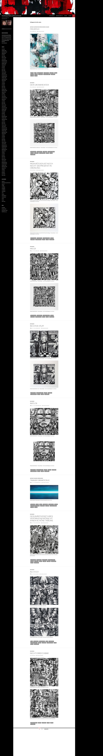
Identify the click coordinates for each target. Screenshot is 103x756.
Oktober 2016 (4, 165)
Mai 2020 (3, 113)
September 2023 (4, 79)
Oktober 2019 (4, 117)
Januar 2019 (4, 126)
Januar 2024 (4, 73)
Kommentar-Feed (4, 210)
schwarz (32, 239)
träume (48, 561)
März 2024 (3, 70)
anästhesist (33, 559)
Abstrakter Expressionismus (6, 182)
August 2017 (4, 150)
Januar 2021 (4, 106)
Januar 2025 (4, 59)
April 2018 (3, 139)
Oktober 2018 (4, 130)
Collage (3, 185)
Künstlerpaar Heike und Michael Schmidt (11, 15)
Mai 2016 (3, 172)
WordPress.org (4, 211)
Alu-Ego (34, 571)
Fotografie (3, 188)
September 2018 (4, 132)
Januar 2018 (4, 143)
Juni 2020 (3, 112)
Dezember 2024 (4, 60)
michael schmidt (47, 74)
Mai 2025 (3, 54)
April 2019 (3, 122)
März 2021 (3, 103)
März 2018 (3, 140)
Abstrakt (32, 478)
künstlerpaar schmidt (35, 505)
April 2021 (3, 102)
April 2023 (3, 86)
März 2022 (3, 94)
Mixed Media (4, 197)
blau (41, 504)
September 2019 (4, 119)
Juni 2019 (3, 120)
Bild (32, 250)
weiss (36, 75)
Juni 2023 (3, 83)
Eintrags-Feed (4, 208)
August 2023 (4, 80)
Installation (3, 189)
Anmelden (3, 207)
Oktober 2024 (4, 63)
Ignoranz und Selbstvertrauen (6, 37)
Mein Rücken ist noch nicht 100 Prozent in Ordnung (41, 165)
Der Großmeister (39, 85)
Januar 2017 (4, 160)
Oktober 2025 (4, 50)
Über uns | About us (59, 15)
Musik (3, 198)
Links (2, 192)
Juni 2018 (3, 136)
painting (53, 74)
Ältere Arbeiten (51, 15)
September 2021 (4, 97)
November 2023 (4, 76)
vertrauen (54, 561)
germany (45, 151)
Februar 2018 (4, 142)
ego (47, 641)
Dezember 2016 (4, 162)
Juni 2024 (3, 66)
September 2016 (4, 166)
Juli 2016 (3, 169)
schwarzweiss (38, 239)
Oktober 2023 (4, 77)
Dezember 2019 (4, 116)
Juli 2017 (3, 152)
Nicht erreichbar (39, 653)
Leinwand (40, 74)
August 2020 (4, 110)
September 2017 (4, 149)
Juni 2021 (3, 100)
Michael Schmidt (41, 31)
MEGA (33, 248)
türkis (32, 75)
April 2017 (3, 156)
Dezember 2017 (4, 145)
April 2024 (3, 69)
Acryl (37, 504)
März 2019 (3, 123)
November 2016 (4, 163)
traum (44, 561)
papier (52, 315)
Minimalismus (40, 478)
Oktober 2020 (4, 109)
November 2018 (4, 129)
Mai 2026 (3, 49)
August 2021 (4, 99)
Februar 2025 (4, 57)
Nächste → (46, 729)
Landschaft (3, 191)
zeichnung (33, 154)
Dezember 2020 (4, 107)
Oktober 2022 (4, 89)
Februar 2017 (4, 159)
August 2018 (4, 133)
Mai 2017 (3, 155)
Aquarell (3, 184)
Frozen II (34, 29)
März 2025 (3, 56)
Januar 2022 (4, 96)
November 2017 (4, 146)
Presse (3, 199)
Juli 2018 (3, 135)
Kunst (36, 74)
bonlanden (45, 504)
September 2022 (4, 90)
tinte (44, 239)
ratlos (49, 469)
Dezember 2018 (4, 127)
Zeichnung (32, 82)
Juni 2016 (3, 170)
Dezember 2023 (4, 74)
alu (31, 641)
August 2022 (4, 92)
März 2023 (3, 87)
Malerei (35, 478)
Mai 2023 (3, 84)
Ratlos (33, 403)
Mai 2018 (3, 137)
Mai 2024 (3, 67)
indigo (32, 74)
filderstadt (39, 151)
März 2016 (3, 175)
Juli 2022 (3, 93)
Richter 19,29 (37, 326)
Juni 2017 (3, 153)
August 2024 (4, 64)
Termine (65, 15)
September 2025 (4, 51)
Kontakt (70, 15)
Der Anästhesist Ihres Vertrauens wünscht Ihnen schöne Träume (41, 518)
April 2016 (3, 173)
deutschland (33, 151)
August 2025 (4, 53)
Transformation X (39, 480)
